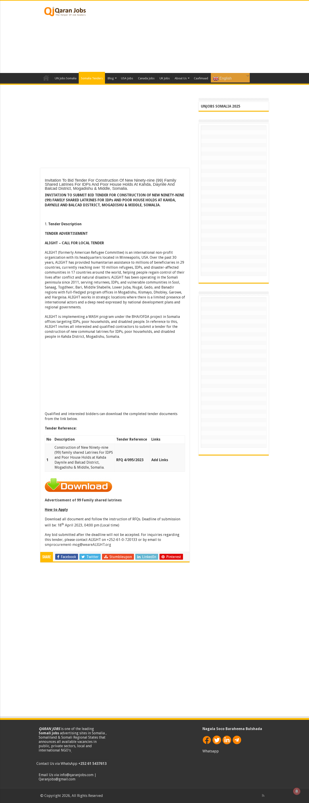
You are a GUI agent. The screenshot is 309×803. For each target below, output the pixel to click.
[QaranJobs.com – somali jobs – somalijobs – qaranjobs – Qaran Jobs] (65, 10)
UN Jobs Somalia (65, 78)
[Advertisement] (183, 36)
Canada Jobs (146, 78)
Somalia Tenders (92, 78)
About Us (181, 78)
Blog (111, 78)
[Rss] (263, 795)
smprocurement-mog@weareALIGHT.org (78, 544)
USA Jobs (127, 78)
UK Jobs (164, 78)
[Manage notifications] (296, 791)
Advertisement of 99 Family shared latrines (83, 500)
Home (46, 77)
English (225, 78)
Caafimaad (201, 78)
